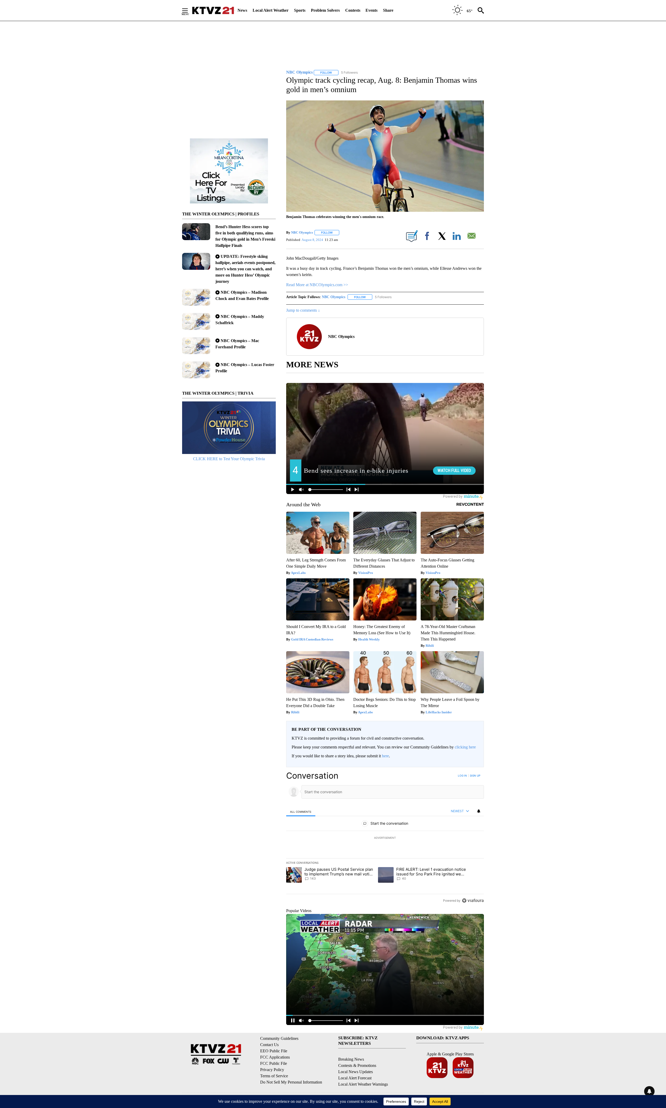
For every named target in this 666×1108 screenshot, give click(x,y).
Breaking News (351, 1059)
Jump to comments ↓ (303, 310)
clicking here (465, 747)
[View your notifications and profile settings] (478, 811)
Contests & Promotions (357, 1065)
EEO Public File (273, 1051)
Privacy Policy (272, 1069)
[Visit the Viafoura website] (473, 900)
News (242, 10)
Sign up (475, 775)
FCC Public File (273, 1063)
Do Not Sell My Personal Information (291, 1082)
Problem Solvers (325, 10)
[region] (385, 838)
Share (388, 10)
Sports (299, 10)
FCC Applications (275, 1057)
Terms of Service (274, 1076)
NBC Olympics (302, 232)
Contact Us (269, 1044)
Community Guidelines (279, 1038)
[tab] (300, 811)
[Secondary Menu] (189, 10)
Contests (352, 10)
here (385, 756)
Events (371, 10)
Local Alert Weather (271, 10)
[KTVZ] (213, 10)
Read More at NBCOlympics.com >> (317, 285)
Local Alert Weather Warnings (363, 1084)
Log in (462, 775)
